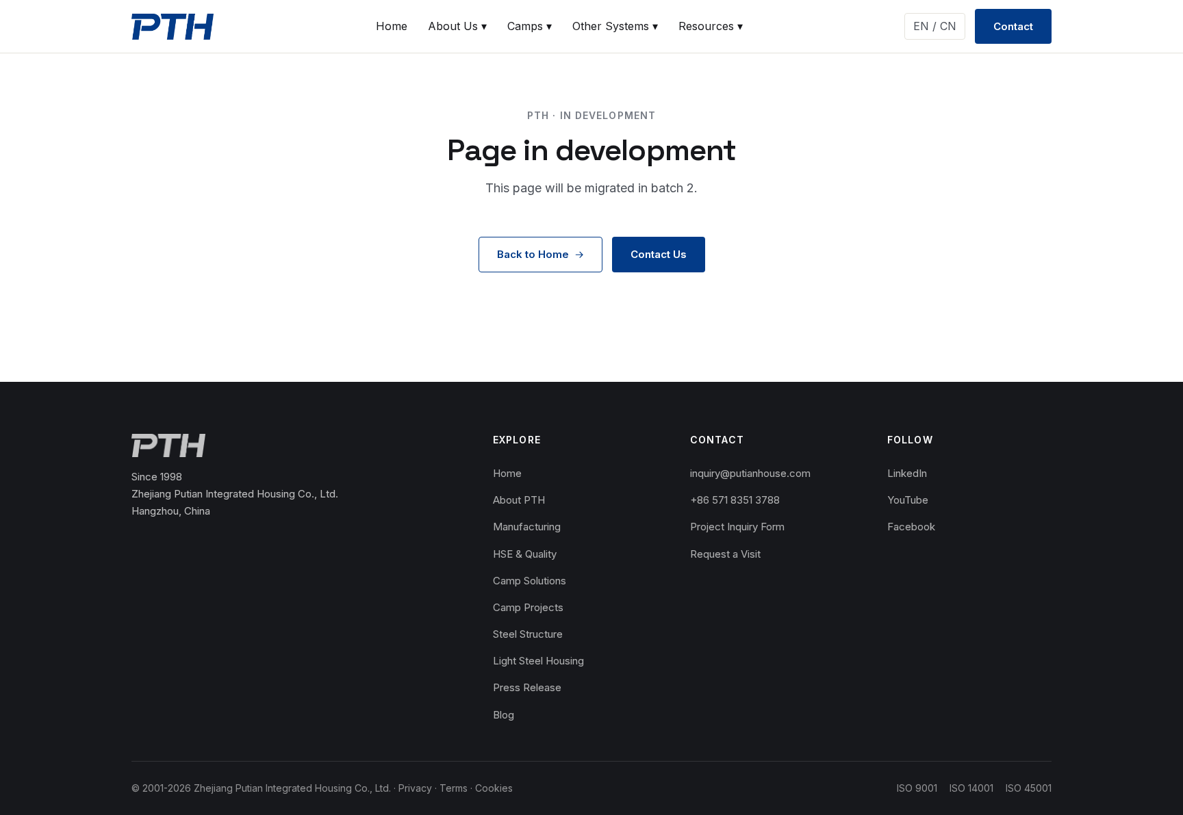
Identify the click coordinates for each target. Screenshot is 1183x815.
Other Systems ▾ (615, 26)
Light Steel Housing (538, 660)
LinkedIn (907, 473)
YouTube (907, 499)
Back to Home (533, 254)
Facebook (911, 526)
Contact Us (659, 254)
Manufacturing (527, 526)
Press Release (527, 687)
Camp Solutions (529, 580)
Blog (503, 714)
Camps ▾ (529, 26)
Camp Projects (528, 607)
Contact (1013, 26)
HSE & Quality (525, 553)
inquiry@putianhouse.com (750, 473)
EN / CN (934, 26)
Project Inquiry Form (737, 526)
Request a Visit (725, 553)
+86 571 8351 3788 (735, 499)
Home (391, 26)
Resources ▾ (710, 26)
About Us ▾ (457, 26)
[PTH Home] (172, 27)
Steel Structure (528, 634)
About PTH (519, 499)
